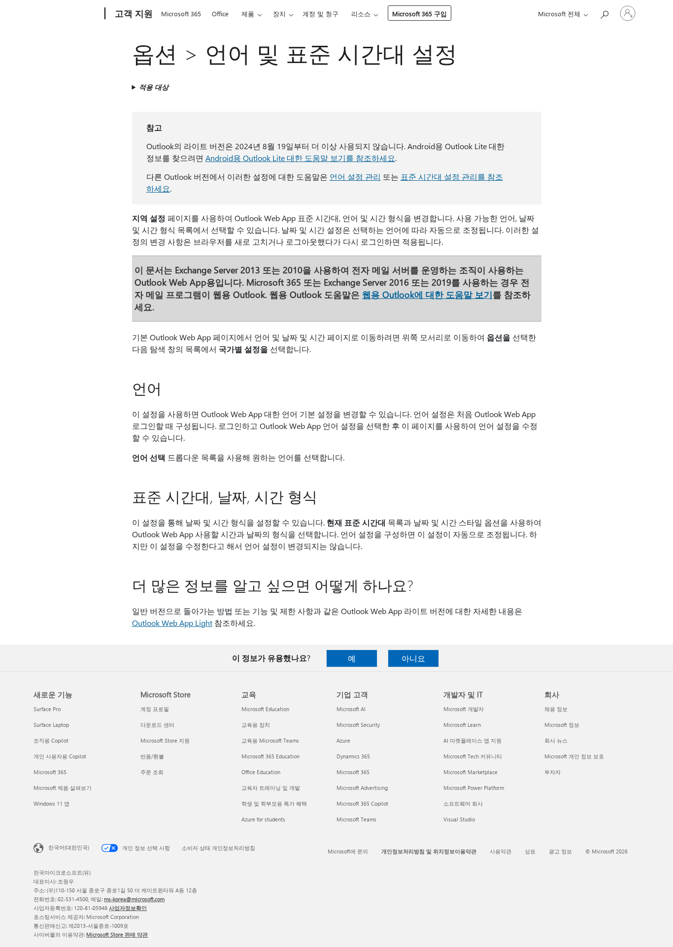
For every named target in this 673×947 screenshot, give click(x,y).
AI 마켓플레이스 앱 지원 (472, 740)
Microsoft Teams (356, 819)
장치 (279, 13)
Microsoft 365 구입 (419, 13)
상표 (530, 851)
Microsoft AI (351, 709)
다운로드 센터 (157, 724)
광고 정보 (560, 851)
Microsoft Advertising (362, 787)
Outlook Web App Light (172, 623)
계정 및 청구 (320, 13)
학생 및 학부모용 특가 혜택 (274, 803)
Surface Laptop (51, 724)
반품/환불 (152, 756)
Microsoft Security (358, 724)
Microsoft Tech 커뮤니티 (472, 756)
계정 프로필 (154, 709)
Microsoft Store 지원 (165, 740)
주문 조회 (152, 772)
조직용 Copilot (51, 740)
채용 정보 (556, 709)
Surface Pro (47, 709)
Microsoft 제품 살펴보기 (63, 787)
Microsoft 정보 (561, 724)
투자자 (552, 772)
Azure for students (263, 819)
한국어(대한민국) (68, 847)
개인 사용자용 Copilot (60, 756)
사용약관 (500, 851)
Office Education (260, 772)
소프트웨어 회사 (463, 803)
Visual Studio (459, 819)
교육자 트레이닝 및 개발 (270, 787)
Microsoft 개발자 (463, 709)
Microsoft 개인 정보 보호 (574, 756)
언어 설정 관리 (355, 176)
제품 (247, 13)
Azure (343, 740)
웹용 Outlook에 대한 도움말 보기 (427, 294)
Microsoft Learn (462, 724)
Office (220, 13)
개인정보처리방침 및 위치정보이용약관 (428, 851)
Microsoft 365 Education (270, 756)
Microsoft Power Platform (473, 787)
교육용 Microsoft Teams (270, 740)
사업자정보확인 (128, 908)
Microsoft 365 (181, 13)
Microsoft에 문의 (348, 851)
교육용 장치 (255, 724)
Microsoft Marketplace (470, 772)
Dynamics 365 (353, 756)
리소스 (360, 13)
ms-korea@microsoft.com (134, 899)
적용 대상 (153, 87)
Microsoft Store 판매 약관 (117, 934)
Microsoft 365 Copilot (362, 803)
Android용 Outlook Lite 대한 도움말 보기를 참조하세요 (300, 158)
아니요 (413, 658)
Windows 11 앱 (51, 803)
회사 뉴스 (556, 740)
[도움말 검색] (604, 12)
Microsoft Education (265, 709)
